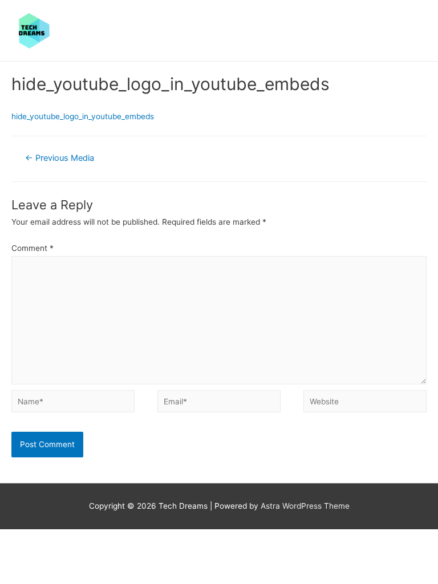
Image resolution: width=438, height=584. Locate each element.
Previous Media (59, 158)
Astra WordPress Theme (305, 505)
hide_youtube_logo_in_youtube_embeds (82, 116)
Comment (32, 248)
